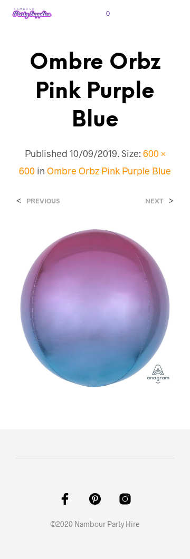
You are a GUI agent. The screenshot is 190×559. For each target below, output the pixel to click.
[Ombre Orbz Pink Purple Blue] (95, 307)
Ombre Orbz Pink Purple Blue (109, 170)
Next (154, 201)
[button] (101, 13)
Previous (43, 201)
